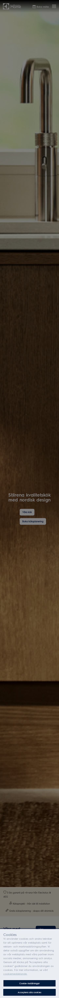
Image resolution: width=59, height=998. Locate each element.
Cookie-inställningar (29, 983)
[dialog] (29, 963)
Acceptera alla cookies (29, 992)
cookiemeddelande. (15, 973)
